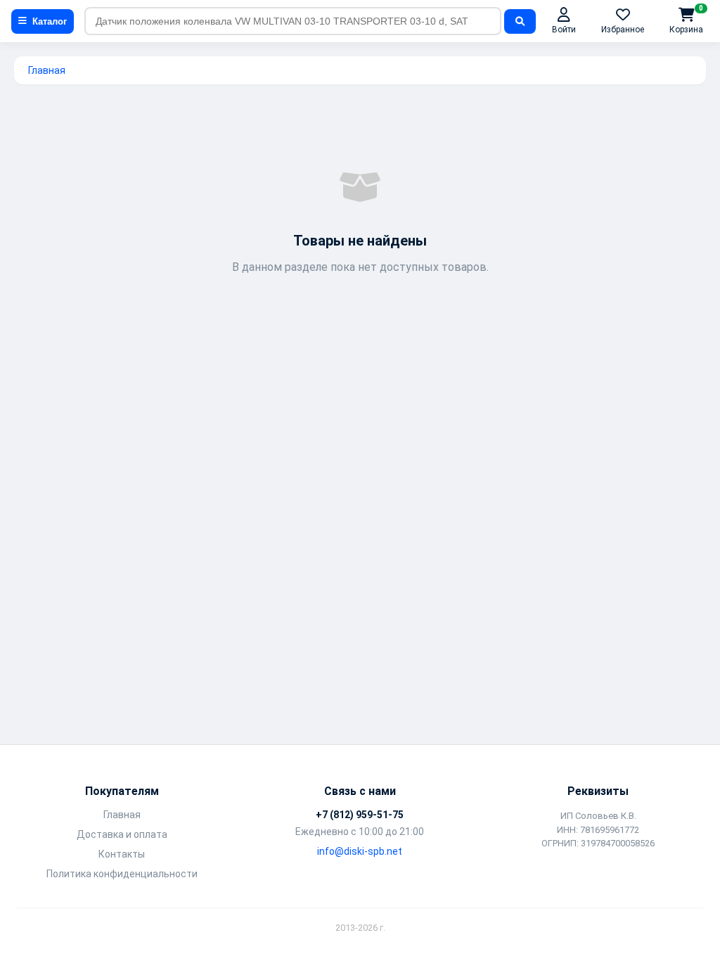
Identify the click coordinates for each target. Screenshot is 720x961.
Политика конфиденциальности (122, 873)
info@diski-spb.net (359, 851)
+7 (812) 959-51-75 (360, 814)
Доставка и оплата (122, 834)
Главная (46, 70)
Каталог (49, 21)
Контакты (121, 854)
